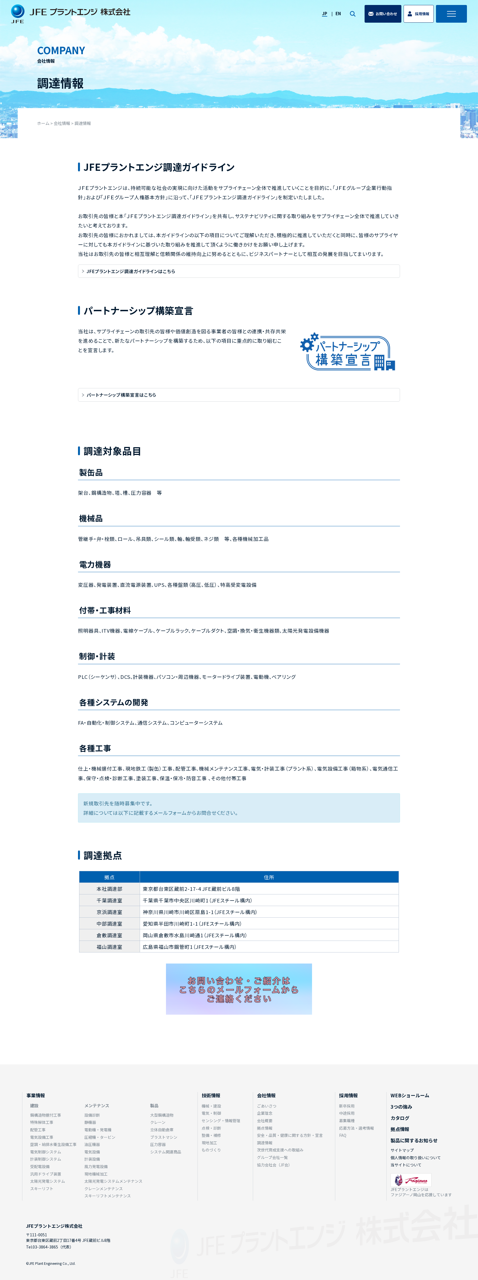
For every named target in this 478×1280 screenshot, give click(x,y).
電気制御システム (45, 1152)
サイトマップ (402, 1150)
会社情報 (266, 1095)
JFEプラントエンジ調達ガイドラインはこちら (133, 271)
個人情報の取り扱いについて (416, 1157)
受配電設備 (40, 1166)
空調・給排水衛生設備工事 (53, 1144)
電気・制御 (211, 1113)
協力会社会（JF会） (274, 1165)
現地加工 (209, 1142)
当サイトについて (406, 1165)
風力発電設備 (96, 1166)
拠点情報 (264, 1128)
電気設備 (92, 1152)
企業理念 (264, 1113)
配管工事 (38, 1129)
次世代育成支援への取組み (280, 1150)
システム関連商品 (165, 1152)
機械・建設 (211, 1106)
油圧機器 (92, 1144)
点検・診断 (211, 1128)
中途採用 (347, 1113)
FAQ (342, 1135)
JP (324, 13)
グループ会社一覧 (272, 1157)
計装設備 (92, 1159)
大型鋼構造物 (161, 1115)
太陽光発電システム (47, 1181)
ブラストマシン (163, 1137)
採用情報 (422, 13)
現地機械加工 (96, 1174)
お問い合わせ (386, 13)
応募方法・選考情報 (356, 1128)
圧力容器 (158, 1144)
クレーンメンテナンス (103, 1188)
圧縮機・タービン (99, 1137)
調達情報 (264, 1142)
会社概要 (264, 1120)
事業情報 (35, 1095)
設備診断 (92, 1115)
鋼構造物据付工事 (45, 1115)
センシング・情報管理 (221, 1120)
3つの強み (401, 1106)
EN (338, 13)
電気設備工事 (41, 1137)
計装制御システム (45, 1159)
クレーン (157, 1122)
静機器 (90, 1122)
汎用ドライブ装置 (45, 1174)
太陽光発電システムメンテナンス (113, 1181)
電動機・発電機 (97, 1129)
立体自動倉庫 (161, 1129)
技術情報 (211, 1095)
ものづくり (211, 1150)
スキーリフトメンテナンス (107, 1195)
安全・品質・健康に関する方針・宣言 (290, 1135)
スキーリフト (41, 1188)
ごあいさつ (266, 1106)
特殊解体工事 (41, 1122)
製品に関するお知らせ (414, 1140)
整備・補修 (211, 1135)
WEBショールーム (410, 1095)
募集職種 (347, 1120)
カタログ (400, 1117)
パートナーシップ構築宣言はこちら (121, 394)
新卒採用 (347, 1106)
